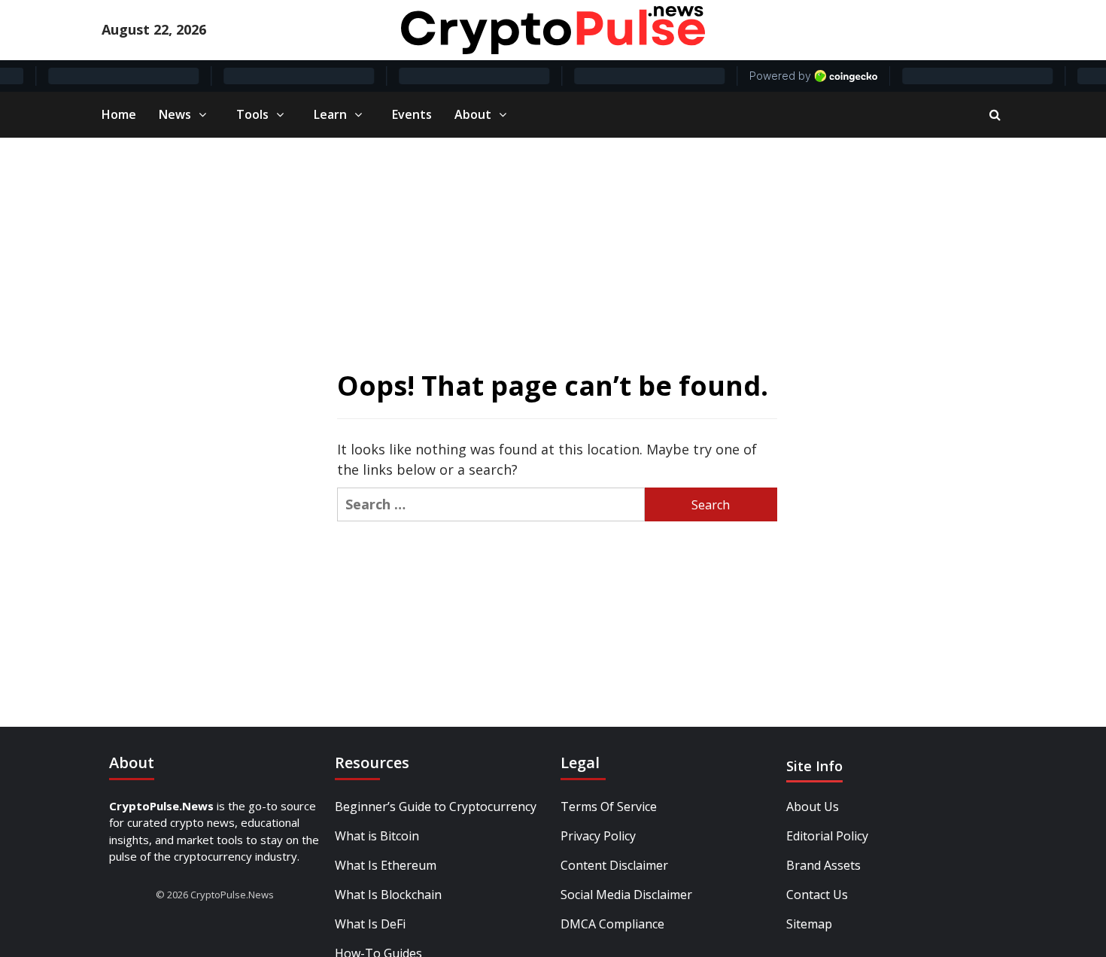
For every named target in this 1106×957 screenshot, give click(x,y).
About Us (812, 806)
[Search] (995, 114)
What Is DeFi (370, 924)
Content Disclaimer (614, 865)
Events (412, 114)
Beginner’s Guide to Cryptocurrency (435, 806)
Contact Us (817, 894)
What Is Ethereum (385, 865)
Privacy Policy (598, 836)
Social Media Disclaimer (626, 894)
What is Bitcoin (377, 836)
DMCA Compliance (612, 924)
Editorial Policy (827, 836)
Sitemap (809, 924)
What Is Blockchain (388, 894)
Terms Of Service (609, 806)
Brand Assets (823, 865)
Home (119, 114)
